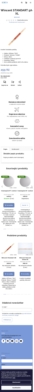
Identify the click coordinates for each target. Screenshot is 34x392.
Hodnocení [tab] (15, 149)
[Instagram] (8, 341)
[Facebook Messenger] (12, 341)
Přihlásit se (7, 320)
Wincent (17, 17)
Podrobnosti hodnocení (17, 22)
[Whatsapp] (17, 341)
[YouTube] (21, 341)
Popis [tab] (5, 149)
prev (2, 186)
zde (14, 378)
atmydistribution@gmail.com (11, 335)
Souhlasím (16, 388)
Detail (24, 205)
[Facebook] (3, 341)
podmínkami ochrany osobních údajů (16, 314)
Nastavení (16, 382)
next (32, 186)
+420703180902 (6, 337)
